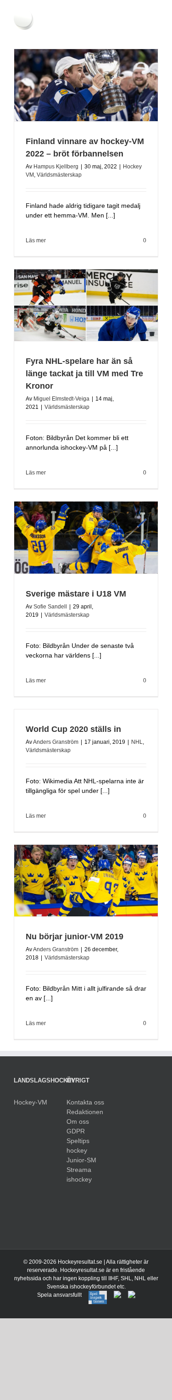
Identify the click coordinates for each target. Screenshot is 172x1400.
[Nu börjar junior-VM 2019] (86, 881)
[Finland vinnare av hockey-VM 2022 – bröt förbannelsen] (86, 85)
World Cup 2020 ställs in (73, 729)
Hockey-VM (30, 1102)
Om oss (78, 1121)
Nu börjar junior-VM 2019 (74, 936)
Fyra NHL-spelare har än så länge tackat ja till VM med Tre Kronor (84, 373)
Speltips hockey (78, 1145)
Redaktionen (85, 1112)
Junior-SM (81, 1160)
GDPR (76, 1131)
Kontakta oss (85, 1102)
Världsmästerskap (59, 175)
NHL (137, 742)
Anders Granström (55, 742)
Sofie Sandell (50, 606)
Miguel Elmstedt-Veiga (61, 399)
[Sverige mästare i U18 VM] (86, 538)
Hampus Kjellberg (55, 166)
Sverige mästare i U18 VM (76, 593)
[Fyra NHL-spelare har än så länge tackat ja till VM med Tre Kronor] (86, 305)
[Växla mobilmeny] (154, 34)
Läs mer (36, 240)
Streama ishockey (79, 1174)
